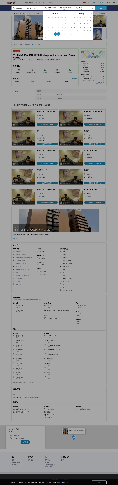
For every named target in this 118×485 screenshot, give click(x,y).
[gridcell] (62, 20)
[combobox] (28, 8)
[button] (50, 8)
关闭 (99, 482)
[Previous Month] (45, 14)
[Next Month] (91, 14)
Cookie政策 (64, 482)
